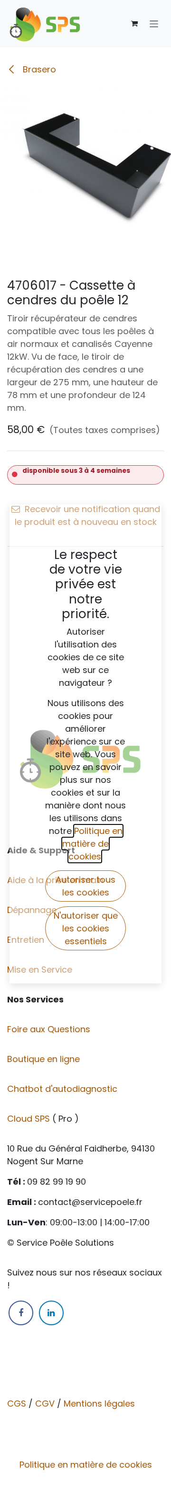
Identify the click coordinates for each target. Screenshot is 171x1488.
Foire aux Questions (50, 1029)
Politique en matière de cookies (85, 1464)
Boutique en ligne (44, 1059)
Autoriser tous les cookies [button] (85, 886)
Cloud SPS (29, 1119)
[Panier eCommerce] (134, 23)
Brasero (38, 69)
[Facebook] (21, 1313)
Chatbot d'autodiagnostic (63, 1089)
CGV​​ (45, 1403)
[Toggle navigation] (154, 23)
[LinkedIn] (51, 1313)
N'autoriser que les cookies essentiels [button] (86, 928)
